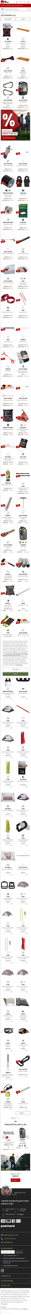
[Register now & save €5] (15, 1169)
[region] (15, 657)
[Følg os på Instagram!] (3, 1271)
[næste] (27, 1137)
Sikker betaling (10, 1214)
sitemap (25, 1309)
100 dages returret (23, 1210)
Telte (3, 13)
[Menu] (2, 9)
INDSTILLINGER (15, 669)
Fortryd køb (5, 1286)
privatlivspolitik (19, 665)
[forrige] (4, 1137)
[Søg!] (28, 9)
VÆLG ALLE (15, 674)
